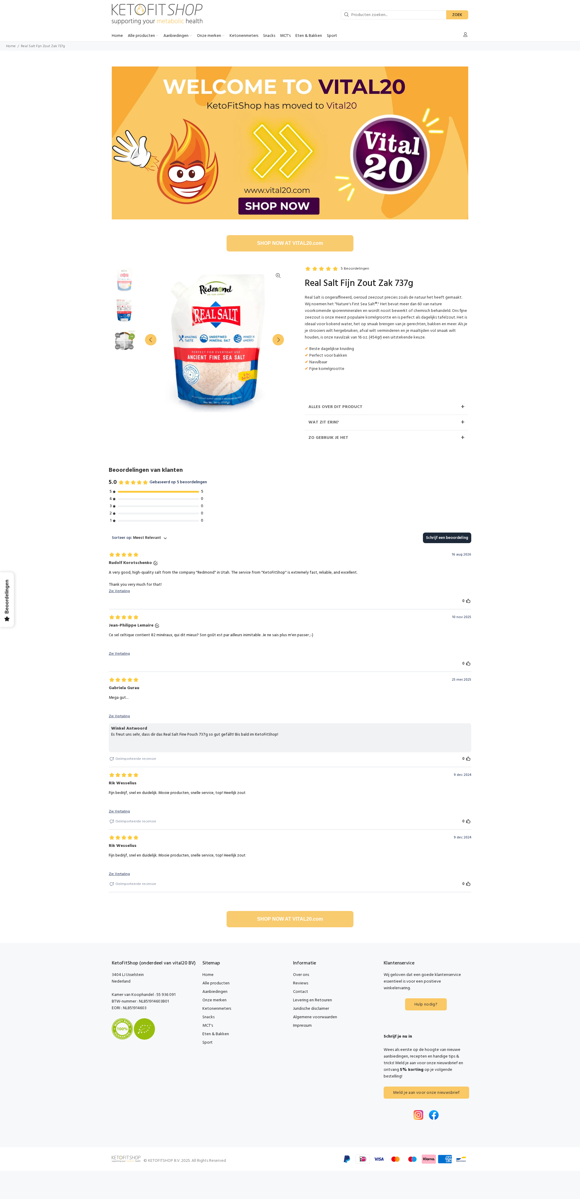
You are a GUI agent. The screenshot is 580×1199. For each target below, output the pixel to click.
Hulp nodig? (426, 1004)
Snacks (208, 1017)
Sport (207, 1042)
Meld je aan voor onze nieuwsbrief (426, 1092)
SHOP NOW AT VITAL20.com (290, 243)
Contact (300, 991)
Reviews (300, 983)
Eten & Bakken (215, 1034)
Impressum (302, 1025)
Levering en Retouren (312, 1000)
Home (11, 46)
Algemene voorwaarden (315, 1017)
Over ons (301, 974)
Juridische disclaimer (311, 1008)
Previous (150, 339)
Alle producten (216, 983)
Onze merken (214, 1000)
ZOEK (457, 14)
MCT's (207, 1025)
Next (278, 339)
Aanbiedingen (214, 991)
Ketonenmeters (216, 1008)
